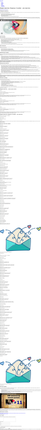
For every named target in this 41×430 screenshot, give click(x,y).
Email (1, 423)
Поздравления (6, 9)
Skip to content (1, 0)
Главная (2, 2)
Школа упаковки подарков (4, 413)
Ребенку (2, 4)
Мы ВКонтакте (3, 6)
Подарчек (3, 9)
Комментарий (1, 421)
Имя (0, 422)
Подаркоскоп (1, 1)
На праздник (2, 5)
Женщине (2, 3)
